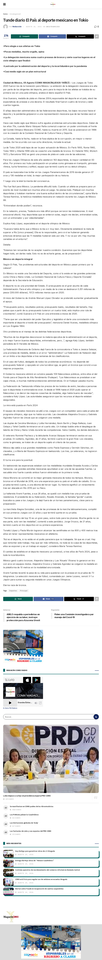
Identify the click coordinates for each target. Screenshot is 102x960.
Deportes (13, 591)
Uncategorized (15, 14)
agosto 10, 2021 (34, 27)
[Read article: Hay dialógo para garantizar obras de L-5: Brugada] (8, 854)
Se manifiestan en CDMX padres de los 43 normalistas (31, 806)
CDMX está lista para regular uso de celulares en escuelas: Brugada (41, 879)
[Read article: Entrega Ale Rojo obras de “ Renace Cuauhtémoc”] (8, 863)
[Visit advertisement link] (51, 942)
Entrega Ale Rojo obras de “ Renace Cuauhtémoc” (34, 860)
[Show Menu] (4, 4)
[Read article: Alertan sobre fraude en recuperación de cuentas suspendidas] (8, 891)
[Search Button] (96, 716)
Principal (23, 591)
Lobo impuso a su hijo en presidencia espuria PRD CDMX (27, 795)
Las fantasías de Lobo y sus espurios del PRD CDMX (30, 831)
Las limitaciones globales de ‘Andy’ (24, 823)
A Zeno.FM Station (10, 708)
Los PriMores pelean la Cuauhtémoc (24, 814)
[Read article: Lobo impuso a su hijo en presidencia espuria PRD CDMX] (51, 759)
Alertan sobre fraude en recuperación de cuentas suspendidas (39, 889)
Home (5, 14)
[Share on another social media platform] (97, 36)
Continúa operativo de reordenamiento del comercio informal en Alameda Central (47, 870)
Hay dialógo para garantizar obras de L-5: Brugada (35, 851)
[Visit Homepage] (53, 4)
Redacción (17, 27)
